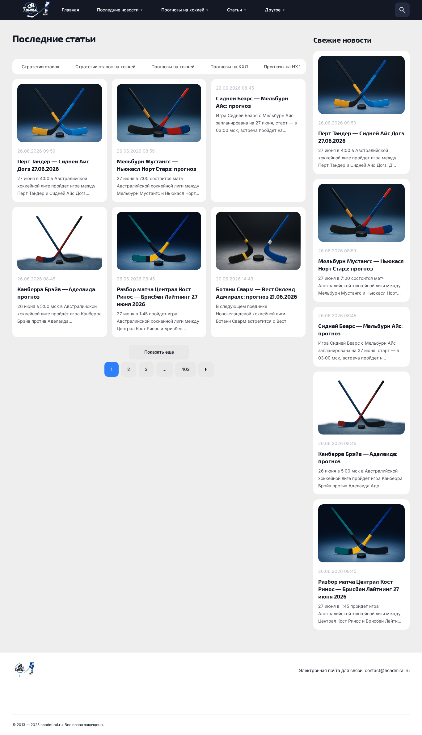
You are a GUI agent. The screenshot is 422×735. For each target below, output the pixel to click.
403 (185, 369)
